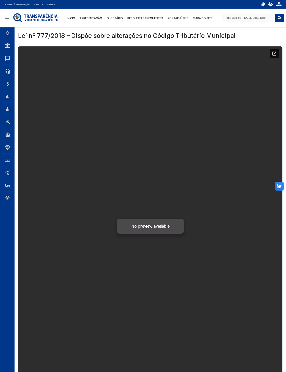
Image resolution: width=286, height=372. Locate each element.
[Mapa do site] (279, 4)
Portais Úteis (178, 18)
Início (71, 18)
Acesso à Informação (17, 5)
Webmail (51, 5)
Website (38, 5)
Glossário (115, 18)
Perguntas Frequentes (145, 18)
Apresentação (91, 18)
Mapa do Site (202, 18)
